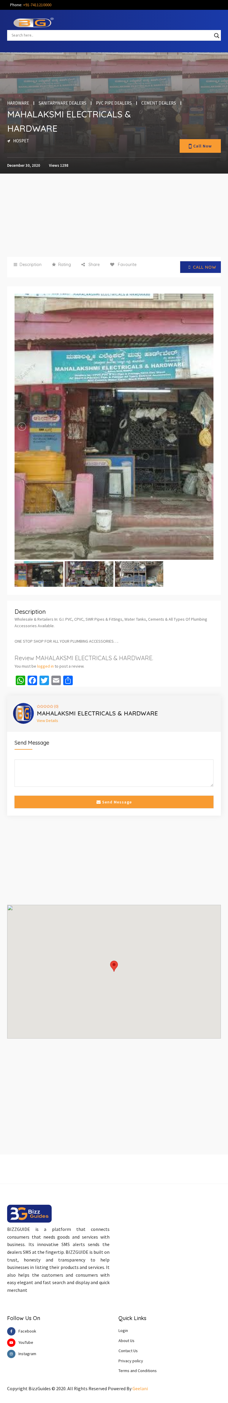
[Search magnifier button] (217, 36)
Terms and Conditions (137, 1370)
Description (31, 264)
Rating (64, 264)
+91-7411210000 (37, 4)
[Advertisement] (114, 215)
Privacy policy (130, 1360)
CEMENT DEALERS (158, 103)
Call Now (202, 146)
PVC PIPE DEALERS (114, 103)
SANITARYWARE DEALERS (62, 103)
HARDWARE (18, 103)
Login (123, 1330)
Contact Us (128, 1350)
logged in (45, 666)
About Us (126, 1340)
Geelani (140, 1388)
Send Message (116, 802)
